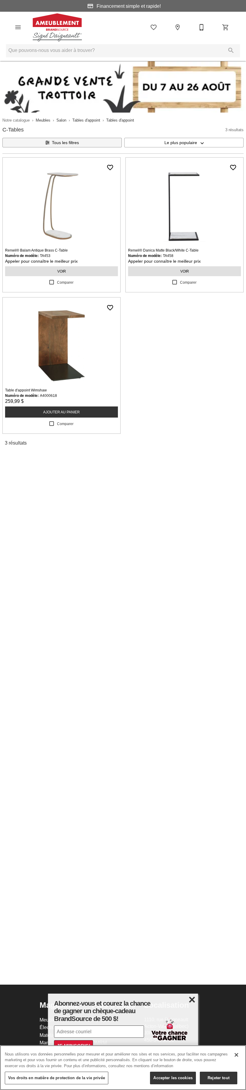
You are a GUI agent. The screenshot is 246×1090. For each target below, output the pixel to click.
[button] (18, 27)
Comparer (65, 282)
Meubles (43, 120)
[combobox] (184, 142)
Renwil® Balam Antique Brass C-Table (36, 250)
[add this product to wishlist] (110, 167)
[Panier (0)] (225, 27)
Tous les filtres (65, 142)
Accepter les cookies (173, 1077)
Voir (61, 271)
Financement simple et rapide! (128, 6)
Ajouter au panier (61, 412)
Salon (61, 120)
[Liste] (153, 27)
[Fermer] (236, 1054)
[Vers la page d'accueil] (57, 27)
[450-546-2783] (201, 27)
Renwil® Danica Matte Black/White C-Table (163, 250)
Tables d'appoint (86, 120)
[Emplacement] (177, 27)
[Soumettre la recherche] (231, 50)
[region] (123, 1067)
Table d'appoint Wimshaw (26, 390)
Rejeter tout (219, 1077)
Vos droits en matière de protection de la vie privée (56, 1077)
